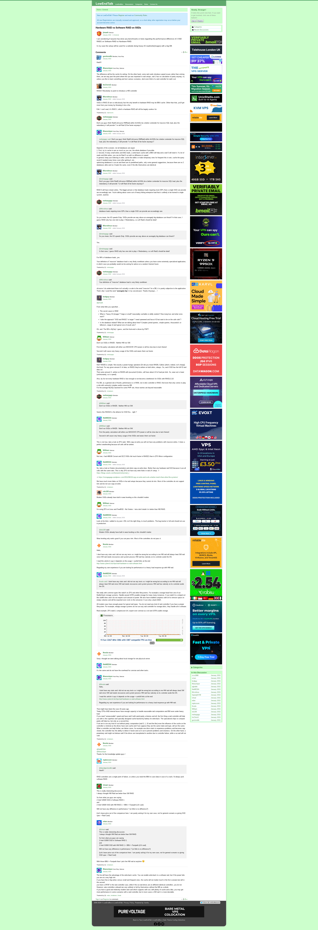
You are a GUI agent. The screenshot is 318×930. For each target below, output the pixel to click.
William (106, 337)
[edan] (99, 822)
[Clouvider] (206, 456)
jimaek (105, 32)
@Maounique (101, 752)
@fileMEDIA (101, 749)
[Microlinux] (99, 97)
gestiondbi (107, 56)
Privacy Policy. (129, 903)
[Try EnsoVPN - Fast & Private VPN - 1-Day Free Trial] (206, 648)
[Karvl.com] (206, 295)
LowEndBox (119, 4)
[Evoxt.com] (206, 424)
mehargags (108, 117)
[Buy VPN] (206, 78)
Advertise (181, 920)
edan (105, 821)
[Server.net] (206, 49)
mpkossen (110, 112)
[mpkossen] (99, 761)
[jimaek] (99, 33)
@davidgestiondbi (105, 768)
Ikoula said (103, 581)
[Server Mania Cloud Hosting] (206, 328)
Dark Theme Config (170, 920)
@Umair (102, 829)
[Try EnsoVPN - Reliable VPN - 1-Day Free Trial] (206, 137)
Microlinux (107, 97)
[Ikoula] (99, 545)
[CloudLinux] (206, 616)
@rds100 (102, 530)
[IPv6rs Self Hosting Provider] (206, 98)
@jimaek (100, 303)
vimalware (110, 391)
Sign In (194, 21)
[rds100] (99, 492)
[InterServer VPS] (206, 167)
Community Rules (140, 15)
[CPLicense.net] (206, 59)
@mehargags (104, 179)
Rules (146, 4)
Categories (138, 4)
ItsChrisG (107, 85)
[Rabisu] (206, 584)
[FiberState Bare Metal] (206, 263)
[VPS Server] (206, 69)
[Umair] (99, 786)
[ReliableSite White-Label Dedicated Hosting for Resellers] (206, 117)
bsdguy (106, 297)
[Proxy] (206, 520)
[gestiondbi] (99, 57)
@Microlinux (103, 209)
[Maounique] (99, 69)
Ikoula (105, 544)
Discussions (129, 4)
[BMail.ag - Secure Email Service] (206, 40)
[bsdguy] (99, 297)
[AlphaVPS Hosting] (206, 392)
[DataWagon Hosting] (206, 360)
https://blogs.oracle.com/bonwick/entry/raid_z (113, 473)
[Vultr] (206, 88)
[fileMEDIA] (99, 419)
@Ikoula (102, 684)
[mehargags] (99, 118)
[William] (99, 338)
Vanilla (146, 903)
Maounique (108, 68)
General (116, 35)
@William (102, 403)
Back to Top (137, 920)
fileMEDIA (107, 418)
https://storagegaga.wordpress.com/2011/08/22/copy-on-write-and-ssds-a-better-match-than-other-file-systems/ (138, 477)
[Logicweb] (206, 488)
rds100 (106, 491)
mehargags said (105, 139)
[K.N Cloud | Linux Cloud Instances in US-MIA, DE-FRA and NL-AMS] (206, 146)
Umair (105, 785)
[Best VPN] (206, 231)
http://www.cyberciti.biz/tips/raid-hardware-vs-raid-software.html (119, 563)
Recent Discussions (201, 30)
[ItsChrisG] (99, 86)
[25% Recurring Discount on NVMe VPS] (206, 127)
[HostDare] (206, 108)
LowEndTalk (104, 3)
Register (200, 21)
